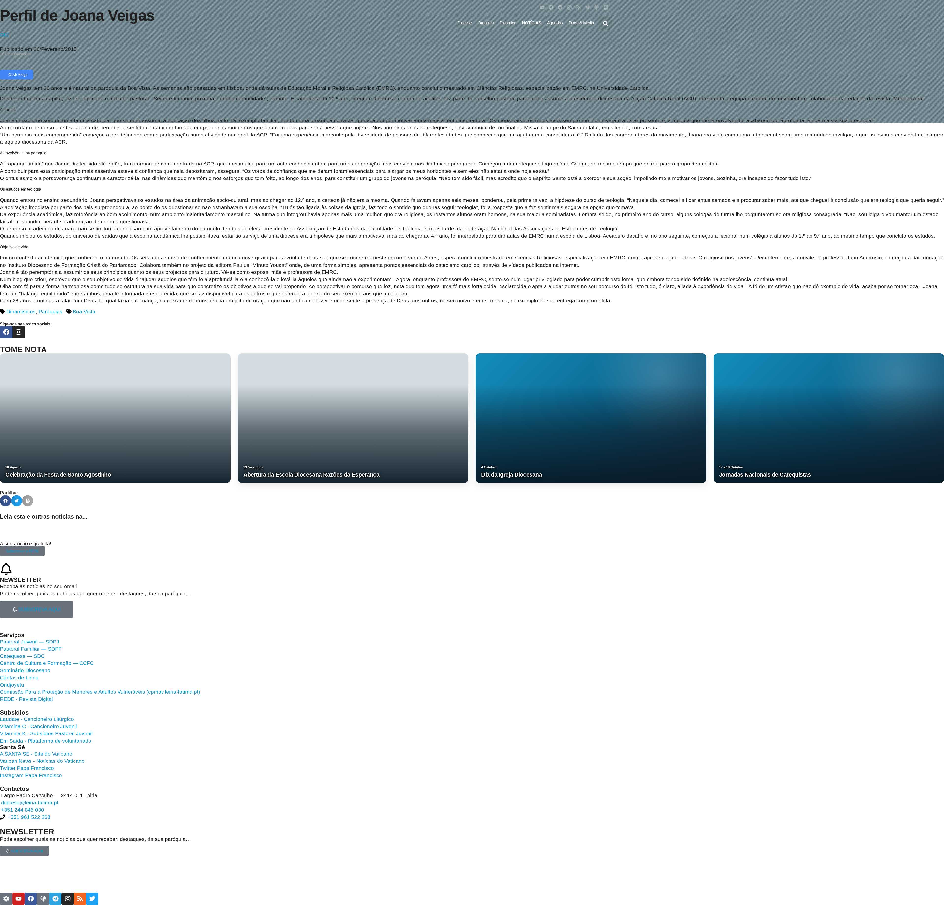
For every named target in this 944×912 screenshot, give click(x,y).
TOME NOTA (23, 349)
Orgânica (486, 22)
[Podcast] (596, 7)
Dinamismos (21, 311)
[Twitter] (587, 7)
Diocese (464, 22)
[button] (605, 23)
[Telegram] (560, 7)
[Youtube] (542, 7)
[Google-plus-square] (605, 7)
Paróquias (50, 311)
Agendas (555, 22)
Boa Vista (84, 311)
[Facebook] (551, 7)
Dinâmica (508, 22)
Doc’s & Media (581, 22)
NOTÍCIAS (531, 22)
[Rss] (578, 7)
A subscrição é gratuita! (25, 543)
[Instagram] (569, 7)
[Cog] (6, 899)
